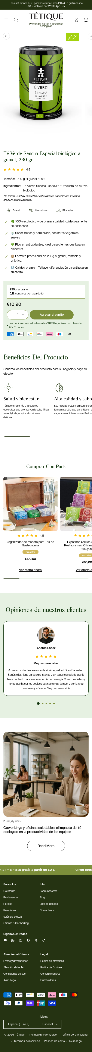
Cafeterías (9, 891)
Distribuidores (48, 980)
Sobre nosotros (48, 891)
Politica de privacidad (52, 960)
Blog (42, 897)
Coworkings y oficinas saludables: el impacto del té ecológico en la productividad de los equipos (42, 830)
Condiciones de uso (14, 973)
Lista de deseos (49, 903)
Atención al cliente (13, 967)
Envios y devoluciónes (15, 960)
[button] (6, 19)
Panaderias (9, 910)
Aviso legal (75, 1041)
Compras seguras (50, 973)
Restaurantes (10, 897)
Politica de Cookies (51, 967)
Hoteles (7, 903)
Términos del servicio (27, 1041)
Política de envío (54, 1041)
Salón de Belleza (12, 916)
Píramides (67, 210)
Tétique (20, 1034)
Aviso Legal (9, 980)
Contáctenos (47, 910)
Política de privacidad (74, 1034)
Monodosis (41, 210)
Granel (16, 210)
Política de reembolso (43, 1034)
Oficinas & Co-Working (16, 923)
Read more (46, 846)
